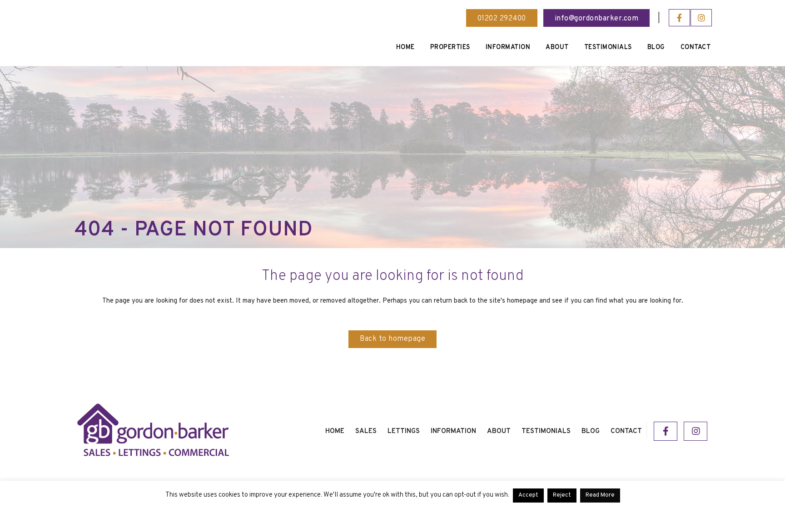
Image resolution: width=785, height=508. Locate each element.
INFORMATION (453, 431)
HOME (334, 431)
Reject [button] (562, 495)
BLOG (590, 431)
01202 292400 (501, 18)
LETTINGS (404, 431)
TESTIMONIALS (546, 431)
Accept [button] (528, 495)
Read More (600, 495)
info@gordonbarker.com (597, 18)
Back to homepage (392, 339)
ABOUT (499, 431)
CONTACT (626, 431)
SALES (366, 431)
